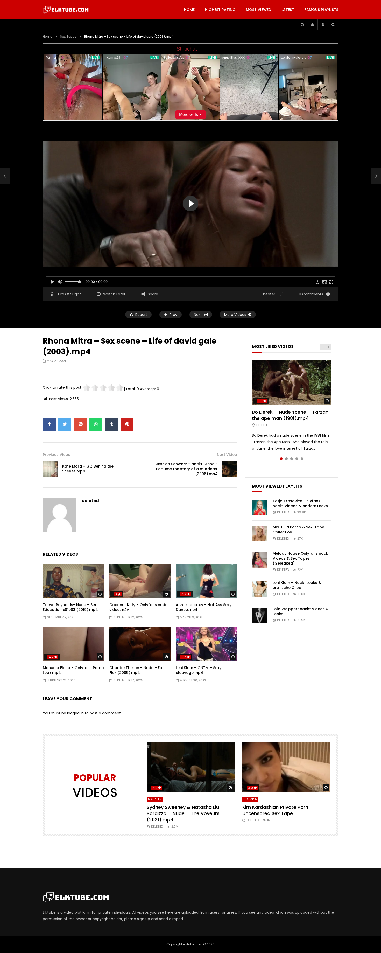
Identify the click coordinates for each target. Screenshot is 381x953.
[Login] (323, 24)
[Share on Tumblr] (111, 424)
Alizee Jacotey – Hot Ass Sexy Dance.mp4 (203, 607)
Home (189, 9)
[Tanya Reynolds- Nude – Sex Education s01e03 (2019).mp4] (73, 581)
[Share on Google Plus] (80, 424)
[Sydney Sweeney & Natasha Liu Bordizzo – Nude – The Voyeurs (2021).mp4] (191, 767)
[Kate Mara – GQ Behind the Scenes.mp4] (5, 176)
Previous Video (56, 454)
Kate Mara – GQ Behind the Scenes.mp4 (88, 469)
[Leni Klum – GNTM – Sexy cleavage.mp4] (206, 644)
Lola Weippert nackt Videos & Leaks (301, 611)
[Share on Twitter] (64, 424)
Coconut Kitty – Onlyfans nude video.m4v (138, 607)
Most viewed (258, 9)
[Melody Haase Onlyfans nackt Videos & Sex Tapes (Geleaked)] (259, 560)
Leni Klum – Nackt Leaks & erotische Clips (297, 585)
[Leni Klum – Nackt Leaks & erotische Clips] (259, 589)
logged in (75, 713)
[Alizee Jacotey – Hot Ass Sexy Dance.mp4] (206, 581)
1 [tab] (281, 458)
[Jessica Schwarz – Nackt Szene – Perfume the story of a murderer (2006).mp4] (229, 469)
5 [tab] (302, 458)
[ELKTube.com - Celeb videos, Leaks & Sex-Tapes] (66, 10)
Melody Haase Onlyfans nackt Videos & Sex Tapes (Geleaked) (301, 558)
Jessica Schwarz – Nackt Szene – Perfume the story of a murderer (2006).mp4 (187, 468)
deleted (90, 501)
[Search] (333, 24)
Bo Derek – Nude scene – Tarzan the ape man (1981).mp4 (290, 415)
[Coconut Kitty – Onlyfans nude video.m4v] (140, 581)
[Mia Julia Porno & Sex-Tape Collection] (259, 533)
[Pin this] (127, 424)
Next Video (227, 454)
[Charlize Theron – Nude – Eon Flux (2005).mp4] (140, 644)
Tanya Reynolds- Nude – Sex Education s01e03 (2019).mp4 (70, 607)
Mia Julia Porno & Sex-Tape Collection (298, 530)
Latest (287, 9)
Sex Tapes (68, 36)
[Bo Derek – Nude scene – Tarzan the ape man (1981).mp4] (291, 382)
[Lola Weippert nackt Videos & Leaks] (259, 615)
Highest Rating (220, 9)
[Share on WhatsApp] (95, 424)
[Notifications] (312, 24)
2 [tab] (286, 458)
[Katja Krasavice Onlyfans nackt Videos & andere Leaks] (259, 507)
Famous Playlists (321, 9)
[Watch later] (302, 24)
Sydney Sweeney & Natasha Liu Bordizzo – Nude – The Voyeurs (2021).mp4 (183, 813)
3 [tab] (291, 458)
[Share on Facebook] (49, 424)
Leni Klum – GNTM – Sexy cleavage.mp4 (198, 670)
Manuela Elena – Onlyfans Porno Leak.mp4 (73, 670)
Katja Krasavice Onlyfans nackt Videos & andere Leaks (300, 503)
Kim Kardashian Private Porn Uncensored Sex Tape (275, 810)
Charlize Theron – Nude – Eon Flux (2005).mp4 (137, 670)
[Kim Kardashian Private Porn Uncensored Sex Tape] (286, 767)
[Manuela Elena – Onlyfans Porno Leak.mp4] (73, 644)
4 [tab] (296, 458)
